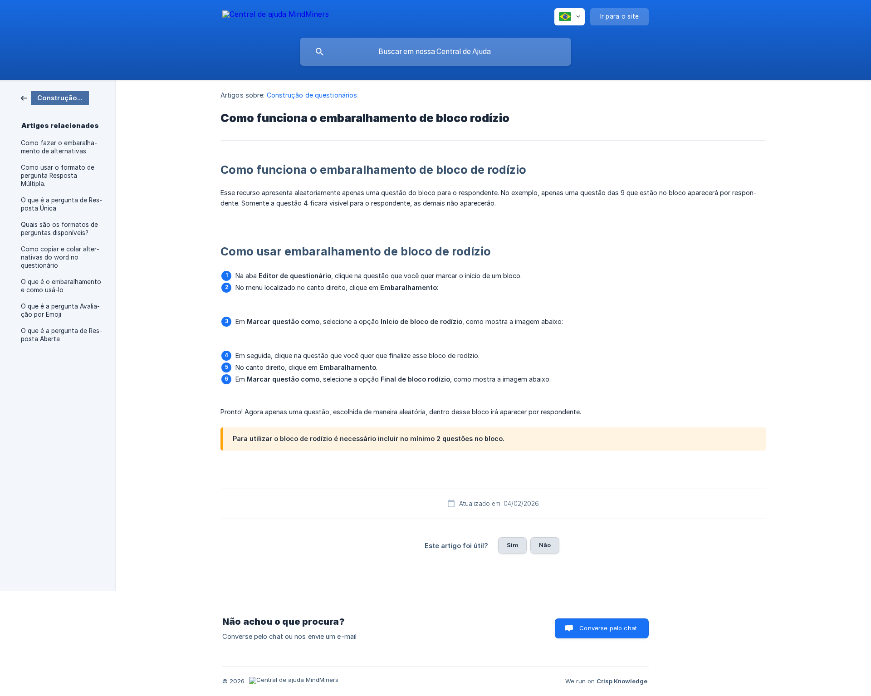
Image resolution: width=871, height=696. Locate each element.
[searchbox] (435, 52)
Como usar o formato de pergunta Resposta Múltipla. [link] (57, 175)
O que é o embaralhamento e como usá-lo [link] (61, 286)
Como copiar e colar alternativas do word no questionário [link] (60, 257)
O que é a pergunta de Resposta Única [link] (61, 204)
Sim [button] (512, 545)
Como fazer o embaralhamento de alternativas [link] (59, 147)
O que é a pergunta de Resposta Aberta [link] (61, 335)
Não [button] (545, 545)
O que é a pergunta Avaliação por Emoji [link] (60, 310)
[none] (275, 15)
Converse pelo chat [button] (608, 628)
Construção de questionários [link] (312, 95)
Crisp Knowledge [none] (622, 681)
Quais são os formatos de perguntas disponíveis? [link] (59, 228)
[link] (55, 97)
